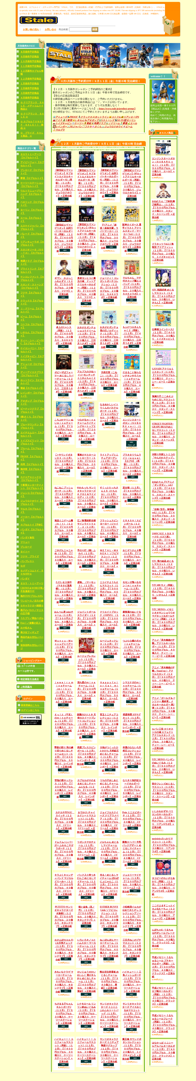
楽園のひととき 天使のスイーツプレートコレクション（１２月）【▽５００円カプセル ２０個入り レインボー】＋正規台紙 (87, 793)
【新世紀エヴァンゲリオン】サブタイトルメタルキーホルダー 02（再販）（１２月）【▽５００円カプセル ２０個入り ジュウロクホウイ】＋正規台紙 (65, 183)
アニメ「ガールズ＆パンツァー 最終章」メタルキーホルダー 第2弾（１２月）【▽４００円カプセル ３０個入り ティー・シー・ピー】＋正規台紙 (163, 738)
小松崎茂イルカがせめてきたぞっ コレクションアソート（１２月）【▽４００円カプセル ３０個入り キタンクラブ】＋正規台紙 (132, 1060)
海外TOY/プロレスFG (31, 596)
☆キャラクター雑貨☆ (31, 605)
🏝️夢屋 (123, 123)
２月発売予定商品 (29, 88)
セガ (22, 565)
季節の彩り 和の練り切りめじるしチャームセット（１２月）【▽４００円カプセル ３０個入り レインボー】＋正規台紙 (63, 852)
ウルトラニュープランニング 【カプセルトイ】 (31, 194)
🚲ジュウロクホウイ (112, 126)
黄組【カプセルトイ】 (31, 388)
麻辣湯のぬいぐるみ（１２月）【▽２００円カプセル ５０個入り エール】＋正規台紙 (133, 655)
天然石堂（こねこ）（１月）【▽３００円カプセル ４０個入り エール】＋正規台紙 (110, 379)
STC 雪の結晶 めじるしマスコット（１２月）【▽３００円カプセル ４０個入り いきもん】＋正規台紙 (163, 598)
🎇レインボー (60, 126)
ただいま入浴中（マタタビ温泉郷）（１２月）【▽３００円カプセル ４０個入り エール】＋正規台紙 (65, 629)
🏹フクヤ (87, 126)
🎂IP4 (136, 117)
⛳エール (132, 123)
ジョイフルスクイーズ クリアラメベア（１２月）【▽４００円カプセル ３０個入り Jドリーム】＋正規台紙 (110, 949)
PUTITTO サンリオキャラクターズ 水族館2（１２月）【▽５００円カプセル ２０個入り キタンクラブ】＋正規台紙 (64, 1059)
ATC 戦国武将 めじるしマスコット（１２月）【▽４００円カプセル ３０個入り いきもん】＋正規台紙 (163, 296)
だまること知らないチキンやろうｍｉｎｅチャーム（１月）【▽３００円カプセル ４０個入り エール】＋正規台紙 (132, 382)
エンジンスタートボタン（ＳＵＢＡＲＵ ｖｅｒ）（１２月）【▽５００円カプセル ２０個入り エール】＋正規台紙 (131, 429)
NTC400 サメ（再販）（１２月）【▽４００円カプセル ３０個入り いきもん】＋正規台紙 (163, 622)
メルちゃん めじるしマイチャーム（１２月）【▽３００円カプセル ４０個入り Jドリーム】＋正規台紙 (110, 978)
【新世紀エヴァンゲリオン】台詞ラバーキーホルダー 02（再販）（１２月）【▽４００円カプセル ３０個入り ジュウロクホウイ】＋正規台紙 (109, 183)
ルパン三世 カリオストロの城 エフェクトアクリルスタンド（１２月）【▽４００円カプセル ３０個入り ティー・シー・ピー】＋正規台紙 (163, 769)
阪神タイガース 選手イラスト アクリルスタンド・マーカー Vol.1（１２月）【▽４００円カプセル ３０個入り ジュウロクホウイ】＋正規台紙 (131, 237)
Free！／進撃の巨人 (30, 623)
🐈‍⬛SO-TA (119, 120)
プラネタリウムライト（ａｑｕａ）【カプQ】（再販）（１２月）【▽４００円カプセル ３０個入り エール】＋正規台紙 (133, 466)
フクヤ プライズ (29, 556)
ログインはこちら (30, 710)
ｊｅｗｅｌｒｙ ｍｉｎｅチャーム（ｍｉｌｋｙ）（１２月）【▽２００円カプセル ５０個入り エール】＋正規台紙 (64, 747)
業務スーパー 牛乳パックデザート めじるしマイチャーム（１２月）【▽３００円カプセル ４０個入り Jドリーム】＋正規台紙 (132, 980)
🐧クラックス (85, 117)
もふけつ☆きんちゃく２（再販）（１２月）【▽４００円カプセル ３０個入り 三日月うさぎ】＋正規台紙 (132, 337)
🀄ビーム (127, 126)
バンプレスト (27, 561)
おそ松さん (26, 627)
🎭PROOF (72, 117)
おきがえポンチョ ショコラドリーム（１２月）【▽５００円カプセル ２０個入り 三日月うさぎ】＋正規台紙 (87, 337)
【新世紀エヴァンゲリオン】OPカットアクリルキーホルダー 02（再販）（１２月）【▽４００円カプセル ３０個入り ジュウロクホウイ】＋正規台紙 (132, 183)
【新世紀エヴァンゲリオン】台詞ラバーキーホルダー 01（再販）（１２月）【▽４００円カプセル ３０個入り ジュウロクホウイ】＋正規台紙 (64, 237)
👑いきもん (78, 120)
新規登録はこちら (30, 705)
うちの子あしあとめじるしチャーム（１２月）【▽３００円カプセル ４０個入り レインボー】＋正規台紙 (109, 901)
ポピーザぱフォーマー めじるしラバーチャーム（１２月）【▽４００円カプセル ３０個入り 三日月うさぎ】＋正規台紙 (63, 382)
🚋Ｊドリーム (112, 123)
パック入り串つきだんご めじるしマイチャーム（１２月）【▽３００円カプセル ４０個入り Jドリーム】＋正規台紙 (86, 1011)
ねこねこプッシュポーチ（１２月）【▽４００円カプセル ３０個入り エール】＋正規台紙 (65, 496)
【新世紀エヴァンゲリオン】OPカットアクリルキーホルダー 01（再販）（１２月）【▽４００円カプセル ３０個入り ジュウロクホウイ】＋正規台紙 (87, 237)
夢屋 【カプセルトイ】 (32, 178)
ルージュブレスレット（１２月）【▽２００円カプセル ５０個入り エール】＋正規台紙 (87, 716)
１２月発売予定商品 (30, 78)
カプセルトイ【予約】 (31, 524)
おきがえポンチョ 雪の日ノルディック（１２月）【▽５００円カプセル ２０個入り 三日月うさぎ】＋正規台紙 (110, 337)
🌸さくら (96, 126)
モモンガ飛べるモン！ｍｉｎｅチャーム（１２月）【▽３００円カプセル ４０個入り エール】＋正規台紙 (133, 629)
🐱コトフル (115, 117)
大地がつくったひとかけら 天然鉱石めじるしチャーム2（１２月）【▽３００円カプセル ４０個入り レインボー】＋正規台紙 (110, 837)
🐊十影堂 (67, 120)
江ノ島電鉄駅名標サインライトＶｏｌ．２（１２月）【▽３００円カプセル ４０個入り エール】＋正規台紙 (87, 558)
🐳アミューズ (60, 117)
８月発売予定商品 (29, 51)
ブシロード (26, 547)
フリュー (25, 542)
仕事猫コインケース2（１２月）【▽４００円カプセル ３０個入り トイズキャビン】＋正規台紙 (163, 336)
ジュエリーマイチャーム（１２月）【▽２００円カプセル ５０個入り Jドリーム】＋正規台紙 (132, 1009)
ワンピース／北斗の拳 (31, 600)
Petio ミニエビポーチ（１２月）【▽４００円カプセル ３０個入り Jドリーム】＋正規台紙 (132, 932)
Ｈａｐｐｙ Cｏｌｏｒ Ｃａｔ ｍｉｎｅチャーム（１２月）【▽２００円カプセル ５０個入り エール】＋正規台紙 (109, 747)
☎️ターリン (130, 120)
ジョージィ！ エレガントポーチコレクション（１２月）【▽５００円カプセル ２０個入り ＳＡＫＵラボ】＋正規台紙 (109, 288)
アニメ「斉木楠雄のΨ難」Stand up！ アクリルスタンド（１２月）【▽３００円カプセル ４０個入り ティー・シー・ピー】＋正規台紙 (163, 708)
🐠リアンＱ (127, 117)
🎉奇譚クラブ (98, 123)
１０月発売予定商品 (30, 61)
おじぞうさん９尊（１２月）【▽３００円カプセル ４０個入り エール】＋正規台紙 (132, 599)
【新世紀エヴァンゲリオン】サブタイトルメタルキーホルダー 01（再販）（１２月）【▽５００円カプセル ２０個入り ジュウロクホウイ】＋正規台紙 (87, 183)
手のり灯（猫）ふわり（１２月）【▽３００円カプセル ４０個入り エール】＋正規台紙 (87, 601)
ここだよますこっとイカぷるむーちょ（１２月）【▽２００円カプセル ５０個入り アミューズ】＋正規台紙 (163, 942)
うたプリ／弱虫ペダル (31, 618)
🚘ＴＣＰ (57, 120)
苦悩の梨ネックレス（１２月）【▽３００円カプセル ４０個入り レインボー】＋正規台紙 (65, 882)
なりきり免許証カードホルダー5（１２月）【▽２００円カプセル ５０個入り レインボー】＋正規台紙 (132, 884)
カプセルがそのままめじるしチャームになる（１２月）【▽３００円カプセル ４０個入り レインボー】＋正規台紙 (86, 901)
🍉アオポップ (91, 120)
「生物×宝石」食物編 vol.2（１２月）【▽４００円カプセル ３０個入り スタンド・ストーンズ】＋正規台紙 (163, 531)
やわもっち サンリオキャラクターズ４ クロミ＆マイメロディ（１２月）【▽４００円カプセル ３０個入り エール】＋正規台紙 (87, 499)
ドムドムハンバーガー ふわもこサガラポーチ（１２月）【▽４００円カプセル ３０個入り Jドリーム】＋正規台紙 (63, 978)
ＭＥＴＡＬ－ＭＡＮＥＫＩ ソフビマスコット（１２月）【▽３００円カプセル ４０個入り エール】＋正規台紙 (109, 587)
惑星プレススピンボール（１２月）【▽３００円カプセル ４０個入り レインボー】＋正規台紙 (87, 833)
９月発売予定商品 (29, 56)
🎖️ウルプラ (59, 129)
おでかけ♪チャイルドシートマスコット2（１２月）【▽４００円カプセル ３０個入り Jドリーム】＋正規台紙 (87, 933)
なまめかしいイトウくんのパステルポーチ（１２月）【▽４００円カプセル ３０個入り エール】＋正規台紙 (110, 414)
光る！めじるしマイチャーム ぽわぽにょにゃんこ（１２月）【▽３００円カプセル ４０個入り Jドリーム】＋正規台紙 (109, 1026)
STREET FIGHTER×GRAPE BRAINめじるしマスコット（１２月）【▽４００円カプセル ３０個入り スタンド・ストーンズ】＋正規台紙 (163, 449)
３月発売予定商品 (29, 93)
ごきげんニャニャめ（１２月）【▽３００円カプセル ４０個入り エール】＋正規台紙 (65, 584)
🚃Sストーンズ (106, 120)
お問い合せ (50, 29)
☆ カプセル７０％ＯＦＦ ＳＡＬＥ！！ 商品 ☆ (32, 124)
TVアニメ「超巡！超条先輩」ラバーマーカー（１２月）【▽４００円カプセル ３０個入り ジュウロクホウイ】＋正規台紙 (109, 236)
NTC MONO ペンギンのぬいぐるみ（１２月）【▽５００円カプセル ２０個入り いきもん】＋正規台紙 (163, 796)
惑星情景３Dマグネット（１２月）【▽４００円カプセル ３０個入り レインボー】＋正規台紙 (132, 789)
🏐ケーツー (78, 123)
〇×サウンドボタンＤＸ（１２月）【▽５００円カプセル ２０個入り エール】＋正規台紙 (65, 463)
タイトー (25, 551)
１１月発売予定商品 (30, 66)
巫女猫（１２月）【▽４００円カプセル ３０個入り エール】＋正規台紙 (133, 494)
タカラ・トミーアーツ (31, 583)
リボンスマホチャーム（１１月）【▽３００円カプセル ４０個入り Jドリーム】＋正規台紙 (87, 977)
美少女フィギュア (29, 632)
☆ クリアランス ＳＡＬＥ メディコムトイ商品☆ (32, 105)
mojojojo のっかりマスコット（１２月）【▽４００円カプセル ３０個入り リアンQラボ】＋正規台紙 (164, 875)
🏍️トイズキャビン (62, 123)
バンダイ (25, 578)
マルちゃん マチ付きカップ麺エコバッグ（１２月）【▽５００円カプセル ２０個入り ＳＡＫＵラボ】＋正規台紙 (133, 287)
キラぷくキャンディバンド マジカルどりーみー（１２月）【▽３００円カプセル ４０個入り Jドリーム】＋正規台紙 (63, 1011)
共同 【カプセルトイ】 (32, 464)
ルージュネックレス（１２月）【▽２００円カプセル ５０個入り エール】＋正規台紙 (110, 699)
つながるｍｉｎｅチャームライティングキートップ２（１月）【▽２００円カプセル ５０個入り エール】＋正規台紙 (86, 429)
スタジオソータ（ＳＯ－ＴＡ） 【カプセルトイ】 (32, 252)
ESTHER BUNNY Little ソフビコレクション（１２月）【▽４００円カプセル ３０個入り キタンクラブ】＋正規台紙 (109, 1059)
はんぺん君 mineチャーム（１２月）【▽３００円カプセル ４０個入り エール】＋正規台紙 (64, 657)
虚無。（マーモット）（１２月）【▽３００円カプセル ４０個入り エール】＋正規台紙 (87, 627)
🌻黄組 (87, 123)
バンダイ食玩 (27, 537)
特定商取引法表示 (29, 679)
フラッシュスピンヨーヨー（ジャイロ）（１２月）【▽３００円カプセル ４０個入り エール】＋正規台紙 (110, 542)
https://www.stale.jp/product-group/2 (117, 108)
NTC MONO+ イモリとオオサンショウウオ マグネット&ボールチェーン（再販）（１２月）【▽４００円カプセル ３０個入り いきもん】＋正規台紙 (163, 650)
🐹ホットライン (100, 117)
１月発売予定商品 (29, 83)
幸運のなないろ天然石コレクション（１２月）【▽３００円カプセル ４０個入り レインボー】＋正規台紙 (132, 835)
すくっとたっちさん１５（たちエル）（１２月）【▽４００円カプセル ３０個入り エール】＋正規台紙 (110, 513)
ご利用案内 (26, 686)
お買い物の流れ (31, 29)
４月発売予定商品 (29, 97)
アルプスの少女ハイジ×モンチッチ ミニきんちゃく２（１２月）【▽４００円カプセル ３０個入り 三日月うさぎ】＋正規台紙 (87, 383)
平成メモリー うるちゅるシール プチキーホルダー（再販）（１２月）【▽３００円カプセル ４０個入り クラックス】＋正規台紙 (163, 998)
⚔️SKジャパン (74, 126)
